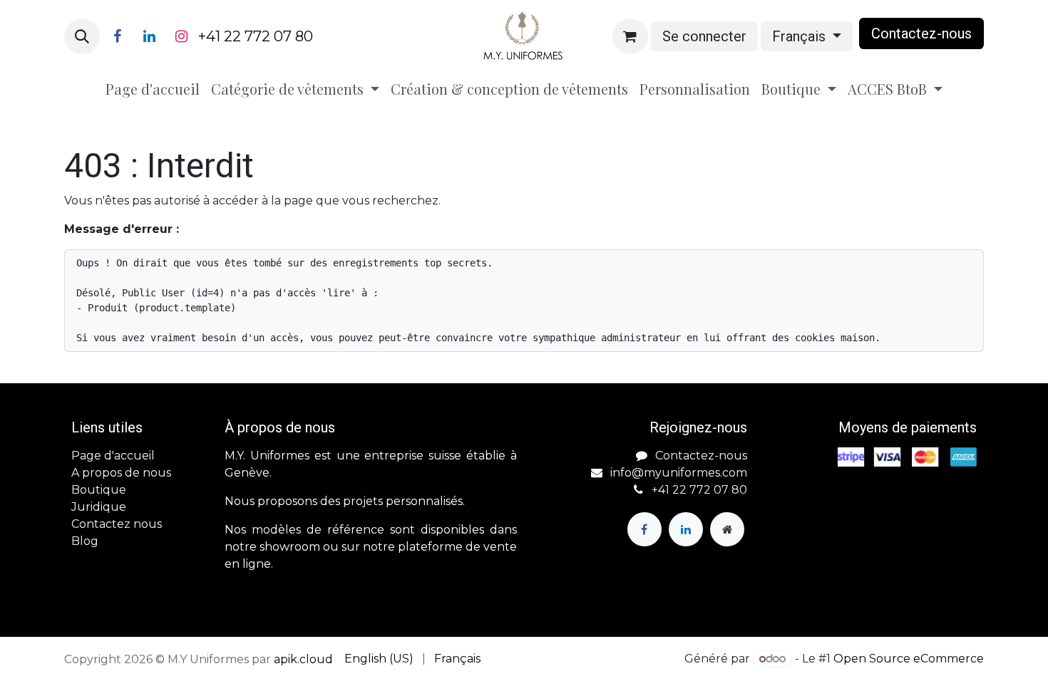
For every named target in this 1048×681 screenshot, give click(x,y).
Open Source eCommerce (908, 658)
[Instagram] (181, 36)
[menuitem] (152, 89)
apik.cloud (303, 659)
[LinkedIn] (149, 36)
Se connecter (704, 36)
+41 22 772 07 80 (255, 36)
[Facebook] (117, 36)
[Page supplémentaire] (727, 529)
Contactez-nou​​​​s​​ (921, 33)
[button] (82, 36)
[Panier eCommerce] (630, 36)
